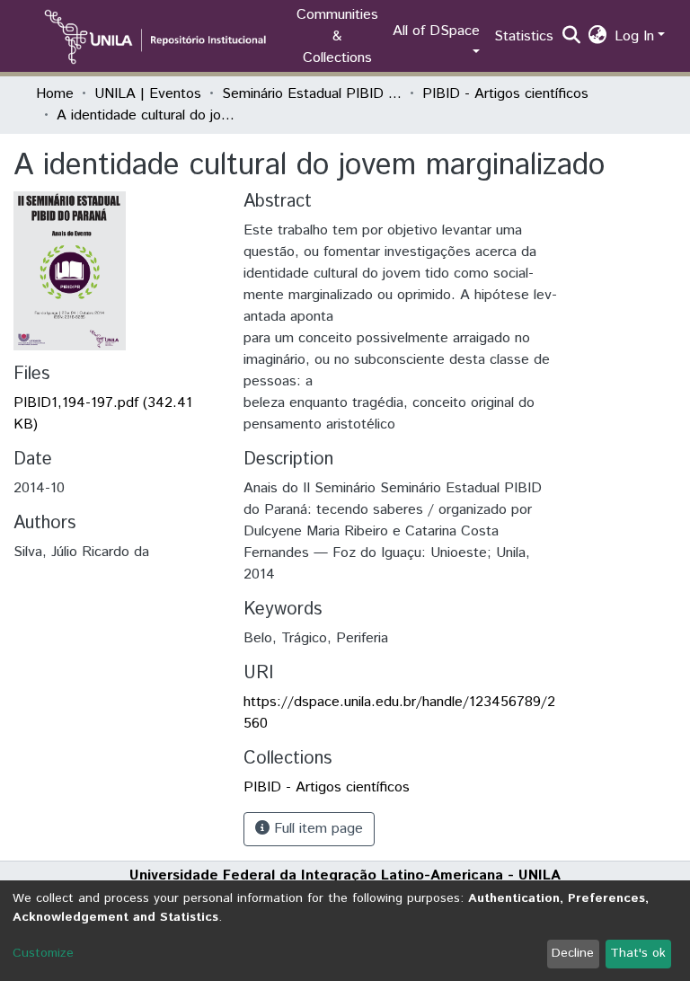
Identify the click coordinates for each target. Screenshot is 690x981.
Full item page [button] (316, 828)
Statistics (523, 36)
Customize (43, 953)
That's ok (638, 953)
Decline (573, 953)
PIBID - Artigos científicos (505, 94)
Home (55, 94)
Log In (634, 36)
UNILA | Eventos (147, 94)
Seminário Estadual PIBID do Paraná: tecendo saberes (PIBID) (312, 94)
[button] (598, 37)
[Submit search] (572, 37)
